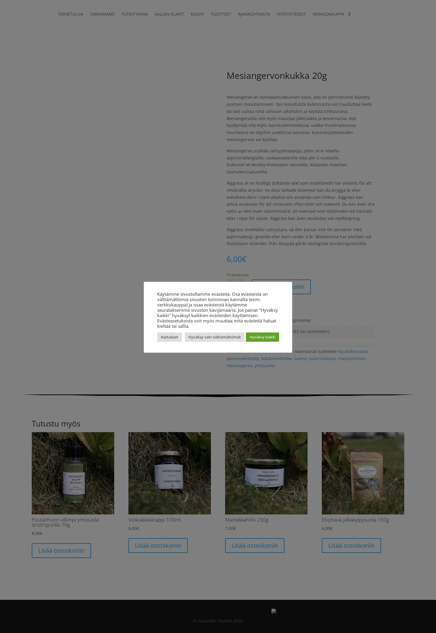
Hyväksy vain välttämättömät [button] (214, 337)
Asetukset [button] (169, 337)
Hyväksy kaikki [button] (262, 337)
